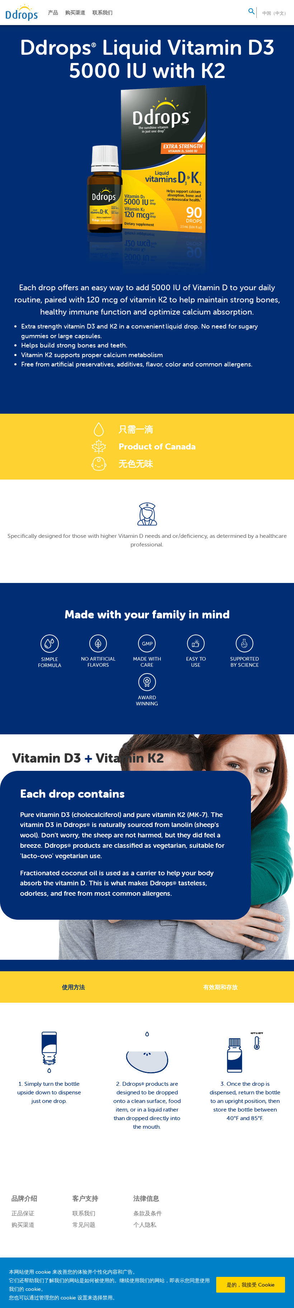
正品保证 (22, 1213)
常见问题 (83, 1224)
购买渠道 (75, 12)
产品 (53, 12)
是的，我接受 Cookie (251, 1285)
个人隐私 (144, 1224)
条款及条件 (147, 1213)
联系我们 (103, 12)
